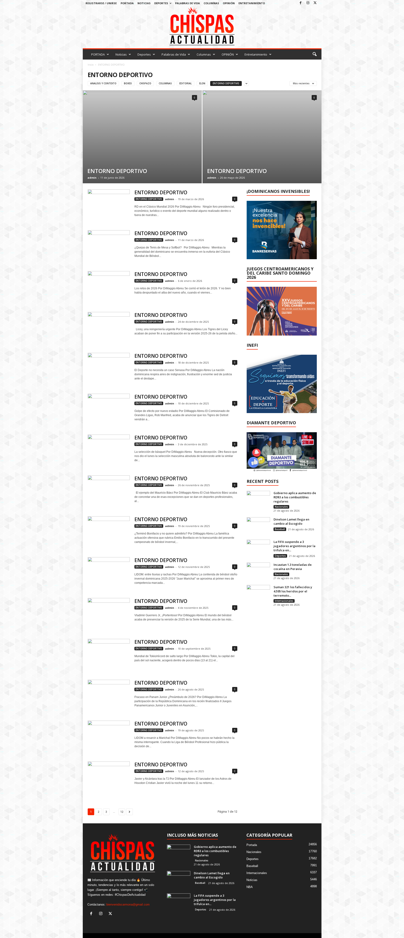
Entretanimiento (251, 3)
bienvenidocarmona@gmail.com (128, 904)
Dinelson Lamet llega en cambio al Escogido (291, 521)
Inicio (91, 64)
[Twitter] (315, 3)
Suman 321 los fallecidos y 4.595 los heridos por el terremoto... (293, 591)
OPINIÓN (229, 3)
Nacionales (281, 506)
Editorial (185, 83)
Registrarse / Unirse (101, 3)
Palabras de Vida (187, 3)
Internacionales (284, 600)
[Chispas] (202, 26)
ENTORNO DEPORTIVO (226, 83)
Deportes (161, 3)
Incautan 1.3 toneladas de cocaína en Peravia (293, 567)
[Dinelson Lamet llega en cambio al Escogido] (258, 526)
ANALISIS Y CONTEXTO (103, 83)
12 (121, 812)
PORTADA (127, 3)
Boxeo (128, 83)
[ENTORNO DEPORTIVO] (142, 136)
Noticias (144, 3)
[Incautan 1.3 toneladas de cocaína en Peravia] (258, 571)
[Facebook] (300, 3)
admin (92, 177)
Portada (251, 845)
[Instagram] (308, 3)
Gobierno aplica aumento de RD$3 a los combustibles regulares (295, 497)
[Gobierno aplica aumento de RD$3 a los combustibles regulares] (258, 499)
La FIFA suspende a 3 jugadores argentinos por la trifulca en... (294, 546)
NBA (249, 887)
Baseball (280, 529)
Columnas (211, 3)
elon (202, 83)
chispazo (145, 83)
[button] (314, 54)
